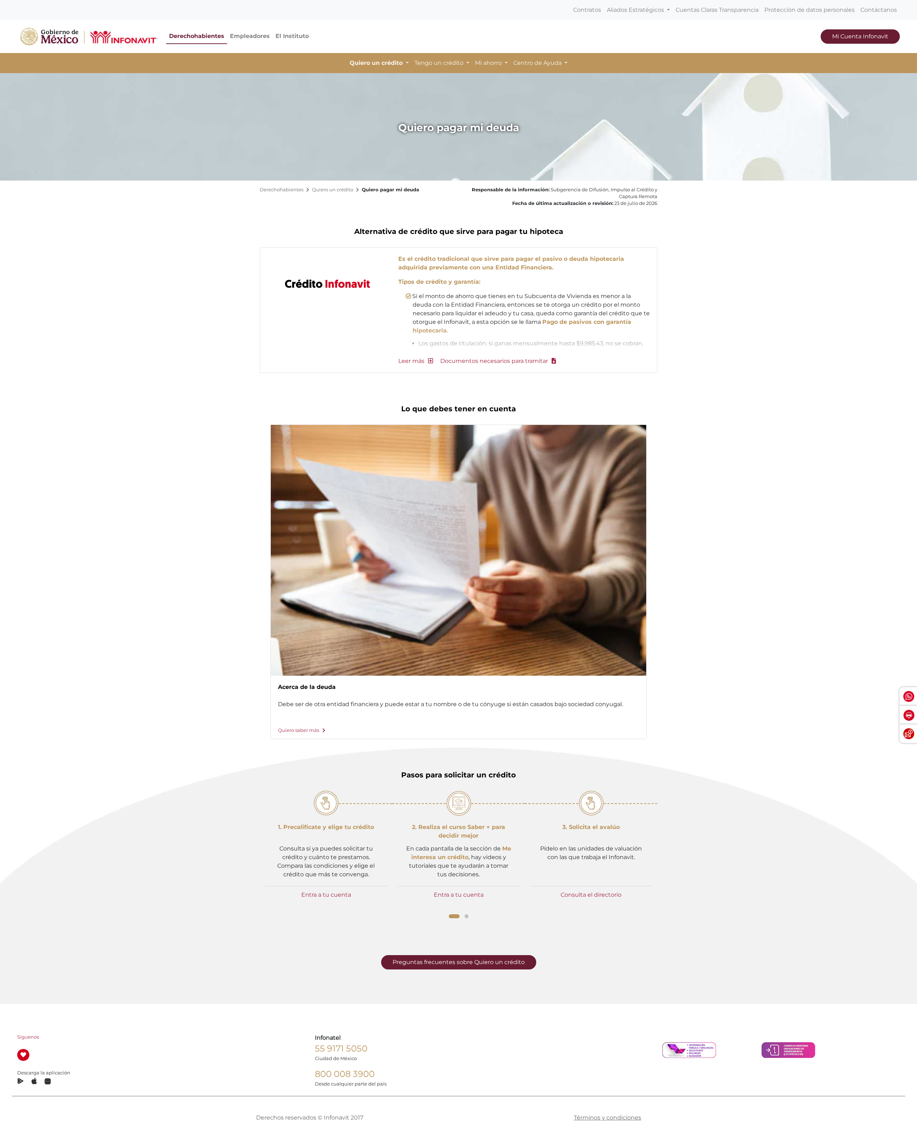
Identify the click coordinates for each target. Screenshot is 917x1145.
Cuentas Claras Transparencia (717, 9)
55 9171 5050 (341, 1048)
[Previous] (257, 563)
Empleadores (250, 36)
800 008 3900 (345, 1074)
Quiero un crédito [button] (377, 62)
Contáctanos (878, 9)
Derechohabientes (196, 36)
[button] (415, 361)
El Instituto (292, 36)
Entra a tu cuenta (326, 894)
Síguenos (28, 1037)
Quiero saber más (299, 730)
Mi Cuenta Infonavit (860, 36)
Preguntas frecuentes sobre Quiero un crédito (459, 962)
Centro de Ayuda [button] (538, 62)
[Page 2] (467, 916)
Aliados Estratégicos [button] (636, 9)
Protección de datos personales (809, 9)
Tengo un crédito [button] (439, 62)
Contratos (587, 9)
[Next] (660, 563)
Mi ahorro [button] (489, 62)
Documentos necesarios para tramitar (494, 361)
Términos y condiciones (607, 1117)
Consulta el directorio (591, 894)
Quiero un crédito (332, 189)
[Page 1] (454, 916)
